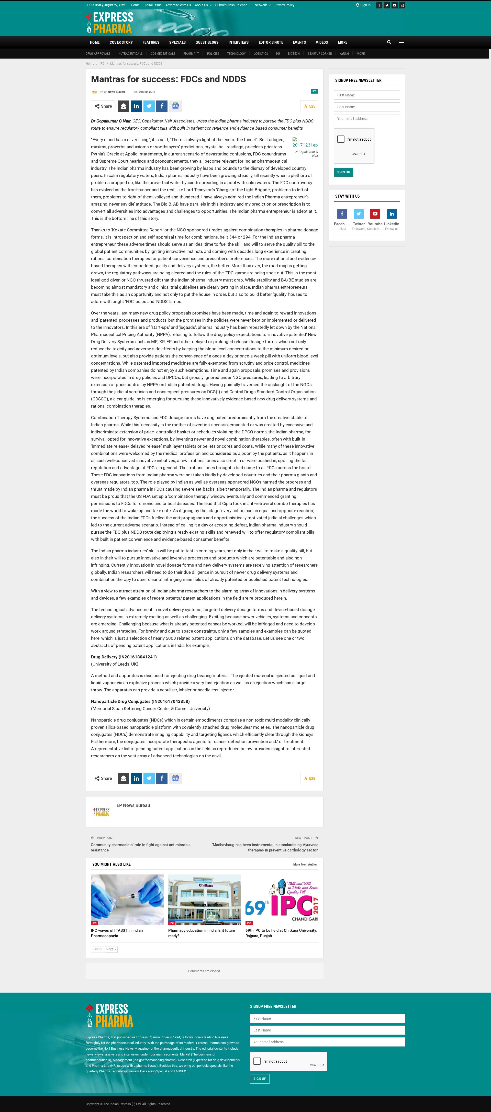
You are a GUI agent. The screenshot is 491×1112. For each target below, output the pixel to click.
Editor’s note (271, 42)
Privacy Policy (284, 5)
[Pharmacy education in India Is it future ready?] (204, 899)
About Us (201, 5)
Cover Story (121, 42)
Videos (322, 42)
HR (278, 53)
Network (261, 5)
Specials (177, 42)
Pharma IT (191, 53)
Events (299, 42)
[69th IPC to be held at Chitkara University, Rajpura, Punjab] (282, 899)
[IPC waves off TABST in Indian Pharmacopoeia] (127, 899)
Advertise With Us (178, 5)
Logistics (261, 53)
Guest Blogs (207, 42)
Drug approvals (98, 53)
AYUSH (344, 53)
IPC (315, 91)
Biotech (294, 53)
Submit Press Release (231, 5)
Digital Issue (152, 5)
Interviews (239, 42)
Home (135, 5)
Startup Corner (320, 53)
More (343, 42)
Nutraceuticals (130, 53)
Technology (236, 53)
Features (151, 42)
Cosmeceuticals (163, 53)
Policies (213, 53)
